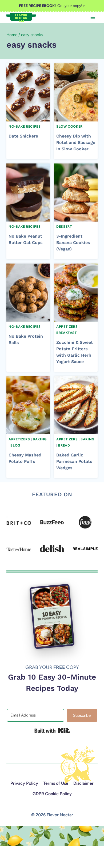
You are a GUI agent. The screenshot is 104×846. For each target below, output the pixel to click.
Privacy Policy (24, 783)
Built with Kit (52, 731)
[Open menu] (93, 17)
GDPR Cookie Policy (52, 793)
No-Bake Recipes (25, 126)
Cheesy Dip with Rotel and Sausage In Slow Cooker (75, 142)
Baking (40, 439)
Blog (15, 445)
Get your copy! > (52, 5)
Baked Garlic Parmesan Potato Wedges (74, 461)
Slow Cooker (69, 126)
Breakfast (66, 333)
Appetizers (67, 327)
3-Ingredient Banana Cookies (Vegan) (73, 242)
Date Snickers (23, 136)
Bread (64, 445)
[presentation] (28, 92)
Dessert (64, 226)
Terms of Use (55, 783)
